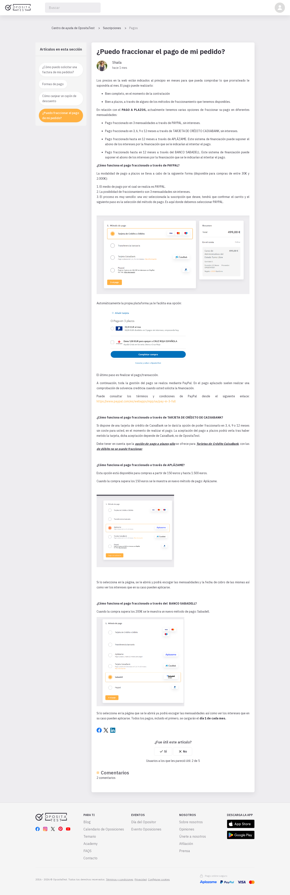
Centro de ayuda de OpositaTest (73, 28)
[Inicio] (18, 7)
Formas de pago (53, 84)
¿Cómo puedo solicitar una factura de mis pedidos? (59, 69)
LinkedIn (112, 730)
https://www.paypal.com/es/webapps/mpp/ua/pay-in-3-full (136, 401)
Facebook (99, 730)
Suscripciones (112, 28)
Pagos (133, 28)
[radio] (163, 751)
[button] (280, 8)
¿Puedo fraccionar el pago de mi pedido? (60, 115)
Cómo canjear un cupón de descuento (59, 98)
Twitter (105, 730)
